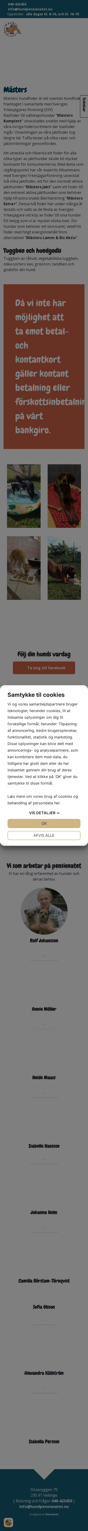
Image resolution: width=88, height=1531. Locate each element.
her (57, 803)
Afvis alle (44, 835)
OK (44, 823)
